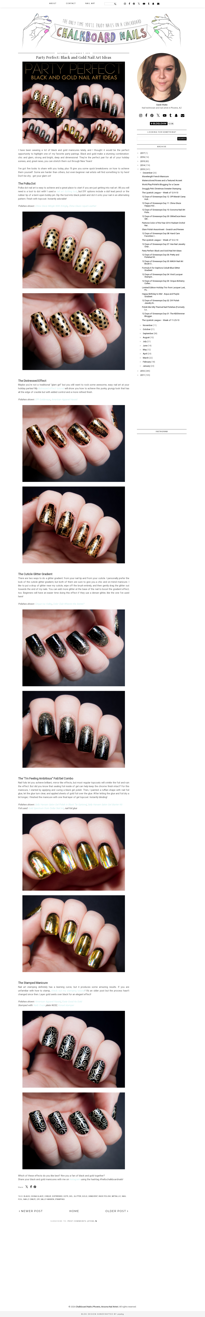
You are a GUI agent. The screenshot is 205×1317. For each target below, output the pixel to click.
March (146, 358)
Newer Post (31, 1211)
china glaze (37, 1196)
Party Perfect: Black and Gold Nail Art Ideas (161, 251)
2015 (142, 161)
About (52, 3)
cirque (48, 1196)
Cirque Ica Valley (43, 604)
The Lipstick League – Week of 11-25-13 (160, 320)
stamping (60, 1199)
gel (71, 1196)
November (147, 325)
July (145, 341)
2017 (142, 153)
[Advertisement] (162, 401)
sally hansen (47, 1199)
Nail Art (90, 3)
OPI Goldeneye (42, 399)
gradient (93, 1196)
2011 (142, 375)
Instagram (75, 1179)
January (146, 366)
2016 (142, 157)
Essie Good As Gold (72, 1001)
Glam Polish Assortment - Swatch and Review (163, 229)
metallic (116, 1196)
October (146, 329)
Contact (71, 3)
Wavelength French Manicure (155, 176)
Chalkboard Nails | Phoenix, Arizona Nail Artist (97, 1306)
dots (66, 1196)
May (145, 349)
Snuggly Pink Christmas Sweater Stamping (161, 188)
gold (84, 1196)
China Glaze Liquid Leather (82, 206)
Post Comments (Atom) (81, 1221)
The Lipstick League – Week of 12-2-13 (160, 240)
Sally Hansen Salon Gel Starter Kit (105, 804)
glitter (77, 1196)
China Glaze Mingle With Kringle (51, 206)
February (147, 362)
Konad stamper (66, 1005)
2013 (142, 169)
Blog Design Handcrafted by (102, 1314)
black (27, 1196)
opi (38, 1199)
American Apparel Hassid (64, 399)
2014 (142, 165)
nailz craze (29, 1199)
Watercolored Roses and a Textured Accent (162, 180)
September (148, 333)
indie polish (104, 1196)
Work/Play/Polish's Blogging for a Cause (160, 184)
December (147, 173)
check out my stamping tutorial (68, 990)
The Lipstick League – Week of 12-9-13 (160, 192)
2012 (142, 371)
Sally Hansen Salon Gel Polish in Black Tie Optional (61, 804)
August (146, 337)
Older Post (116, 1211)
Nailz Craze (39, 1005)
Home (74, 1211)
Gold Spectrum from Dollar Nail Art (46, 808)
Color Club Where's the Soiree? (68, 604)
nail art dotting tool (67, 191)
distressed (57, 1196)
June (145, 345)
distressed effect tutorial (51, 388)
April (145, 353)
